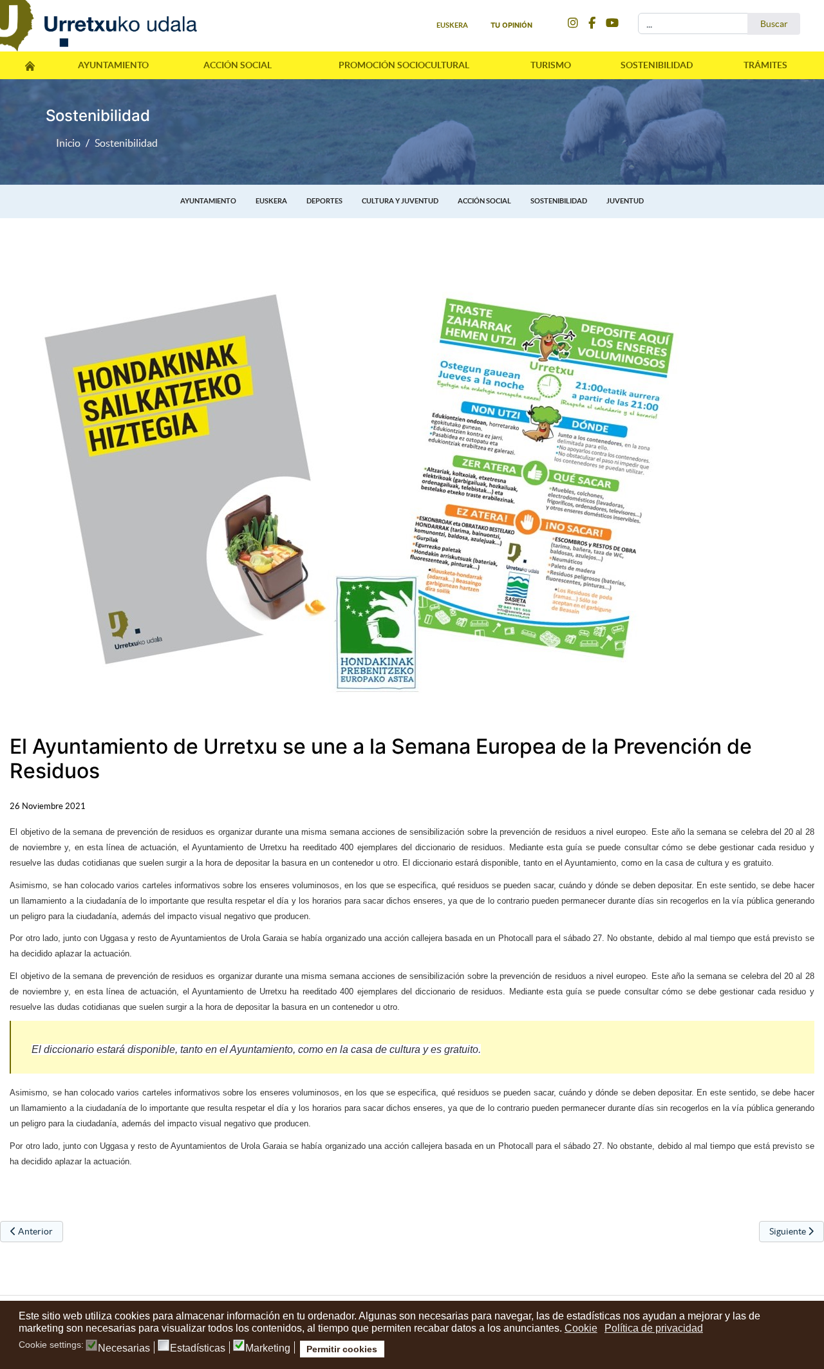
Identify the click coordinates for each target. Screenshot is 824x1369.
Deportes (324, 201)
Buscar (774, 24)
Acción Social (237, 65)
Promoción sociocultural (404, 65)
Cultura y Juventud (400, 201)
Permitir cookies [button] (341, 1349)
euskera (452, 25)
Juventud (625, 201)
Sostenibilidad (657, 65)
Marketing (267, 1348)
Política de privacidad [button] (653, 1328)
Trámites (765, 65)
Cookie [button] (581, 1328)
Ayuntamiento (113, 65)
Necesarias (124, 1348)
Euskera (271, 201)
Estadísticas (197, 1348)
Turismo (550, 65)
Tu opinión (511, 25)
